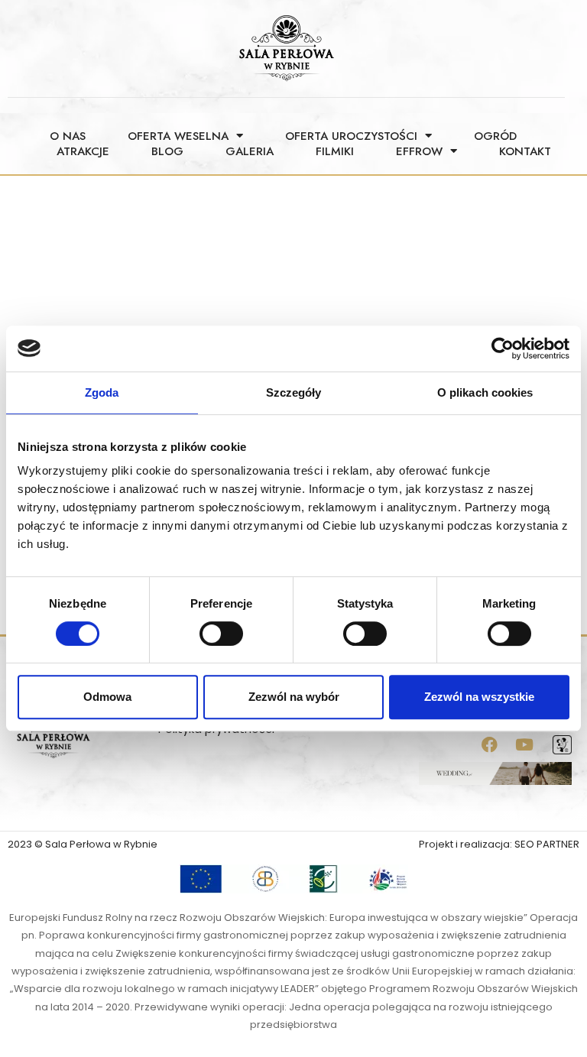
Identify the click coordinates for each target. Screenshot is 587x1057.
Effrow (419, 151)
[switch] (221, 633)
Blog (167, 151)
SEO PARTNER (546, 844)
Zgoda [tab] (102, 392)
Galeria (249, 151)
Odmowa (107, 696)
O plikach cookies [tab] (485, 392)
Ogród (495, 136)
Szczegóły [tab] (294, 392)
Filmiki (335, 151)
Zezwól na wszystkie (479, 696)
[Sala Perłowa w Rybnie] (562, 744)
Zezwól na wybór (293, 696)
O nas (68, 136)
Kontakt (525, 151)
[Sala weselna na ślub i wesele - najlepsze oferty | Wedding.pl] (495, 772)
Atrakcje (83, 151)
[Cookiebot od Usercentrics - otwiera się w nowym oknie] (502, 348)
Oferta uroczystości (351, 136)
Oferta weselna (178, 136)
